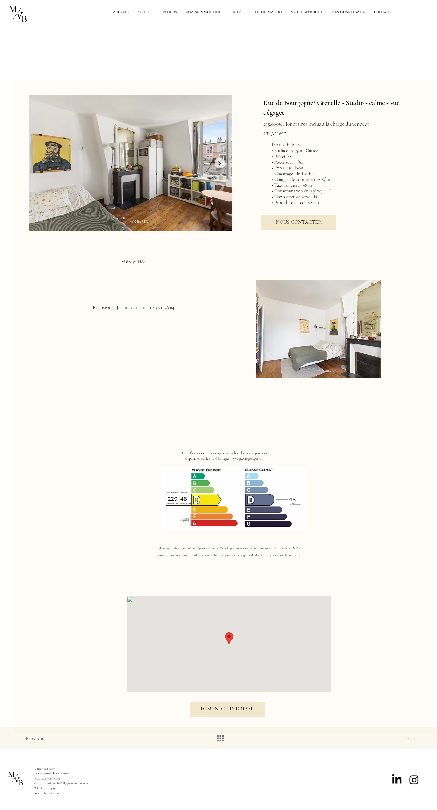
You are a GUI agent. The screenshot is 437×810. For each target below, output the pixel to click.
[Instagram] (414, 780)
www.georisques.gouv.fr (247, 459)
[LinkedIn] (397, 780)
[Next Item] (220, 163)
